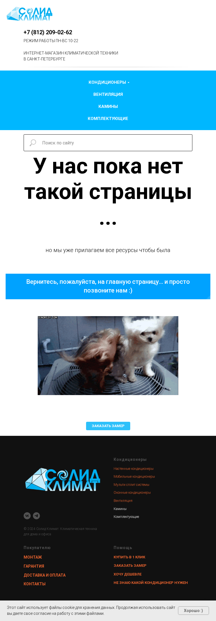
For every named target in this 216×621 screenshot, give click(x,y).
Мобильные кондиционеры (134, 477)
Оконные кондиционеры (132, 493)
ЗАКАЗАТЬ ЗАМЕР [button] (130, 565)
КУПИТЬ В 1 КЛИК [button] (129, 557)
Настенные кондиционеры (134, 469)
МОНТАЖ (33, 557)
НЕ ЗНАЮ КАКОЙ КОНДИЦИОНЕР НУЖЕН (151, 583)
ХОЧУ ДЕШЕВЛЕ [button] (127, 574)
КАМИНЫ (108, 106)
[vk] (27, 515)
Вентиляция (123, 501)
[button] (108, 426)
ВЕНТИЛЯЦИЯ (108, 94)
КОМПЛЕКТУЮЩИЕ (108, 118)
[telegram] (36, 515)
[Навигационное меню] (206, 14)
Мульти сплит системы (131, 485)
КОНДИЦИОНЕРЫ (107, 82)
